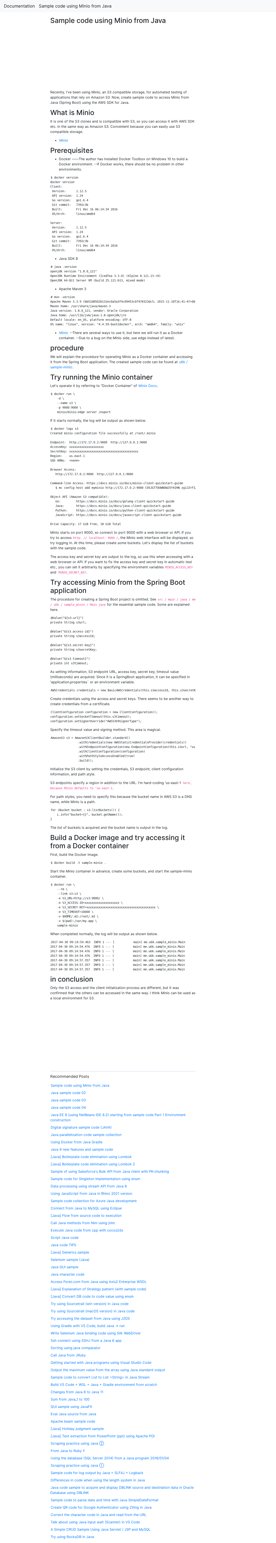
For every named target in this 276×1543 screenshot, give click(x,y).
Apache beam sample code (73, 1421)
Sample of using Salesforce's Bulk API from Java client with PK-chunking (110, 1171)
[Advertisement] (223, 373)
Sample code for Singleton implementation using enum (95, 1179)
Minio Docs (147, 385)
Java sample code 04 (68, 1107)
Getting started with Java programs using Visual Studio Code (101, 1362)
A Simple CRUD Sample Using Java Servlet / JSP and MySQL (101, 1529)
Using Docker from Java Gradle (76, 1142)
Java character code (67, 1274)
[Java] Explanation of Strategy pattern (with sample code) (98, 1289)
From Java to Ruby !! (68, 1451)
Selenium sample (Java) (70, 1259)
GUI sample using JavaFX (71, 1406)
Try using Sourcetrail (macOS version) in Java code (93, 1311)
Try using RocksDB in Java (72, 1537)
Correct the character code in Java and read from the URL (98, 1515)
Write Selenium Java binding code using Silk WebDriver (96, 1333)
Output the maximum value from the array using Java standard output (108, 1370)
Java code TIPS (63, 1245)
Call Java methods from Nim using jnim (83, 1223)
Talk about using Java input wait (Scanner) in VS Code (95, 1522)
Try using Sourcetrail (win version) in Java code (90, 1304)
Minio (63, 140)
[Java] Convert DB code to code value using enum (92, 1296)
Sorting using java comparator (75, 1348)
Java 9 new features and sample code (82, 1149)
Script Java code (64, 1237)
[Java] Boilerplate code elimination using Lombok (91, 1157)
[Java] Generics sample (70, 1252)
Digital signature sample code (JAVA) (81, 1127)
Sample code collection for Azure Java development (94, 1201)
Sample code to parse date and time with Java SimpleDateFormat (104, 1500)
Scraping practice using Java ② (77, 1443)
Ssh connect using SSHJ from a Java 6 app (86, 1340)
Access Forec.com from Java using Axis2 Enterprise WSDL (99, 1281)
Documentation (19, 6)
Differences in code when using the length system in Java (98, 1480)
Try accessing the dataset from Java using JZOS (90, 1318)
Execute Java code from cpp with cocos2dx (87, 1230)
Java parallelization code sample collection (86, 1134)
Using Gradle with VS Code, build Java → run (88, 1326)
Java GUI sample (64, 1267)
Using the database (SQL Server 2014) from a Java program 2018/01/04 (110, 1458)
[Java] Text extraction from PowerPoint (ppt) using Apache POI (103, 1436)
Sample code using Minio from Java (75, 6)
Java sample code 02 (68, 1093)
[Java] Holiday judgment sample (77, 1428)
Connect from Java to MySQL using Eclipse (86, 1208)
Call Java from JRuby (68, 1355)
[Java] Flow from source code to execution (86, 1215)
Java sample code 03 (68, 1100)
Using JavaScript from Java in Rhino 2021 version (91, 1193)
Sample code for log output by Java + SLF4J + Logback (97, 1473)
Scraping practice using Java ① (77, 1465)
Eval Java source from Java (73, 1414)
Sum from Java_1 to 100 (70, 1399)
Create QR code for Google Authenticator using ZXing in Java (101, 1507)
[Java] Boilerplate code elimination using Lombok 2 (93, 1164)
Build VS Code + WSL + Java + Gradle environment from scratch (104, 1384)
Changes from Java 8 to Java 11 (77, 1392)
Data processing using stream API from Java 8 (89, 1186)
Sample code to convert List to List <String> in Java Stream (100, 1377)
